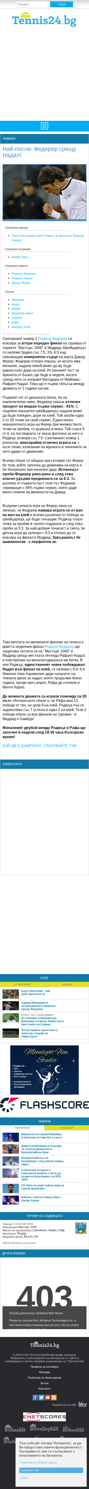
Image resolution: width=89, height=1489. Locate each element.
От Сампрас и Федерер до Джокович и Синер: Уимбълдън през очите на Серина (42, 1021)
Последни (66, 1128)
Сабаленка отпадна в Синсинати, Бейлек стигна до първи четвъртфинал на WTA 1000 (41, 1174)
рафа (15, 322)
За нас (44, 1383)
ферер (16, 308)
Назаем (66, 984)
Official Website (12, 1243)
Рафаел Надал (22, 278)
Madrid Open (20, 257)
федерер (18, 299)
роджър (17, 317)
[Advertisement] (44, 73)
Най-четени (22, 1128)
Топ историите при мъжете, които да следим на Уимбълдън (39, 1033)
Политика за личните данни (38, 1462)
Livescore (30, 1243)
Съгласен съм (29, 1470)
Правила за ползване (45, 1366)
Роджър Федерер (23, 273)
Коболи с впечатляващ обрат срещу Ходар (41, 1199)
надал (16, 304)
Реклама (44, 1372)
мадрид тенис (21, 326)
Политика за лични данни (44, 1377)
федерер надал (22, 313)
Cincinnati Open (23, 1223)
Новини (9, 138)
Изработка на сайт (64, 1404)
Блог (45, 978)
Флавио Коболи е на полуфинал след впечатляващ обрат (42, 1161)
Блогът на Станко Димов (37, 1014)
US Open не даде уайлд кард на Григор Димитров (42, 1187)
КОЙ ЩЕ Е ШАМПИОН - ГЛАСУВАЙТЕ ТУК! (39, 746)
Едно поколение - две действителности (35, 992)
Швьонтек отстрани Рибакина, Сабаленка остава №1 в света (41, 1136)
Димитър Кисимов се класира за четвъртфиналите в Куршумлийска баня (41, 1149)
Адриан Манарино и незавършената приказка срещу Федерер (38, 1006)
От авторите (22, 984)
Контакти (44, 1388)
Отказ (24, 1478)
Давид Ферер (21, 282)
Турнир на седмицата (44, 1216)
